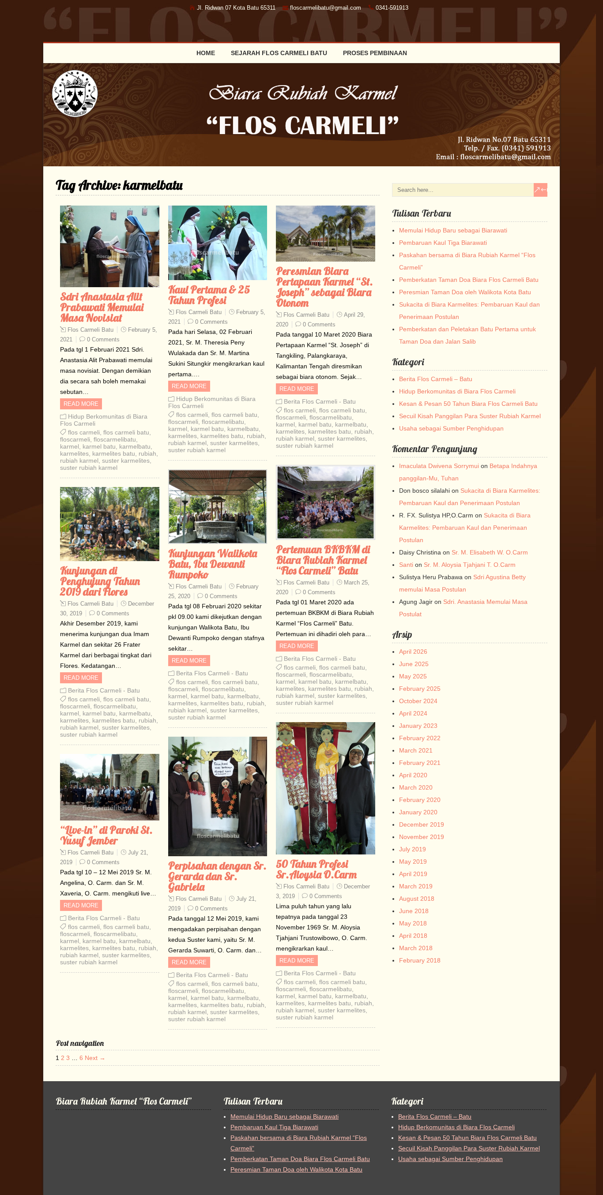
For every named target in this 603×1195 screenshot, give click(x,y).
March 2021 (416, 750)
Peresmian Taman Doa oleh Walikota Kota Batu (465, 292)
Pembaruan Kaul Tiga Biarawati (443, 242)
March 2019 (416, 886)
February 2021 (420, 762)
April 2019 (413, 873)
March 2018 (416, 948)
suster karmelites (126, 460)
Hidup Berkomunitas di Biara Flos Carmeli (457, 391)
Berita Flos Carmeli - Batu (320, 401)
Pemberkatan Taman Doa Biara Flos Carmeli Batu (469, 279)
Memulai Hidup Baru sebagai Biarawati (453, 230)
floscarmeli (75, 439)
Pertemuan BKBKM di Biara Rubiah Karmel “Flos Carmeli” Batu (323, 560)
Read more (81, 404)
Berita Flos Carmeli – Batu (435, 378)
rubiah (147, 453)
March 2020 (416, 787)
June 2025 (414, 663)
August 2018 (416, 898)
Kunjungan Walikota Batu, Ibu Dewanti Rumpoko (212, 564)
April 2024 (413, 713)
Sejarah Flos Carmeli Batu (279, 52)
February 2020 (420, 799)
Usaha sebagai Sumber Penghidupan (451, 428)
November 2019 (421, 836)
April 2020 (413, 775)
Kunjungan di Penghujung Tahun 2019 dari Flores (100, 581)
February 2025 (420, 688)
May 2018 (413, 923)
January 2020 (418, 812)
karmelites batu (113, 453)
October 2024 (418, 700)
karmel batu (99, 446)
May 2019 (413, 861)
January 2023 (418, 725)
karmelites (74, 453)
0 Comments (103, 339)
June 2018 (414, 910)
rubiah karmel (79, 460)
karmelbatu (135, 446)
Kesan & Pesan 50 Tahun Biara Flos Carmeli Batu (468, 403)
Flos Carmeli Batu (90, 329)
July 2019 (412, 849)
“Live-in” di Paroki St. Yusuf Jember (106, 835)
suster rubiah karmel (88, 467)
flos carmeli (84, 432)
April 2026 (413, 651)
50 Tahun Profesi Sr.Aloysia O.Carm (316, 869)
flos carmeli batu (126, 432)
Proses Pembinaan (375, 52)
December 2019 (421, 824)
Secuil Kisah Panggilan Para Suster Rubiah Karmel (470, 416)
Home (205, 52)
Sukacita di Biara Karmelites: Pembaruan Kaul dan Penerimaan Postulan (465, 527)
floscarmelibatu (115, 439)
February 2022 (420, 738)
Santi (406, 564)
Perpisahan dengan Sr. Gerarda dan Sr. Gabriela (217, 876)
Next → (95, 1057)
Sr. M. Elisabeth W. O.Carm (490, 552)
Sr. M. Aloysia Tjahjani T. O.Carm (470, 564)
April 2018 (413, 935)
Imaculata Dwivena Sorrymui (439, 465)
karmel (69, 446)
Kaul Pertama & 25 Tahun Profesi (209, 295)
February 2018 (420, 960)
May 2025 (413, 676)
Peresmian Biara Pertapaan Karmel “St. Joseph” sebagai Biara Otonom (324, 286)
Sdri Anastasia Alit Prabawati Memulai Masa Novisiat (101, 307)
